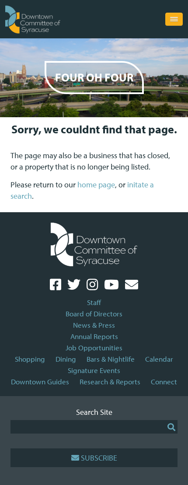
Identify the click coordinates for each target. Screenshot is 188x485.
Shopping (30, 358)
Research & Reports (110, 381)
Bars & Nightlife (111, 358)
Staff (94, 302)
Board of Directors (94, 313)
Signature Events (94, 370)
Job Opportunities (94, 347)
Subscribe (99, 458)
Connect (164, 381)
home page (96, 185)
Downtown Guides (40, 381)
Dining (66, 358)
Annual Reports (94, 336)
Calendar (159, 358)
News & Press (94, 324)
